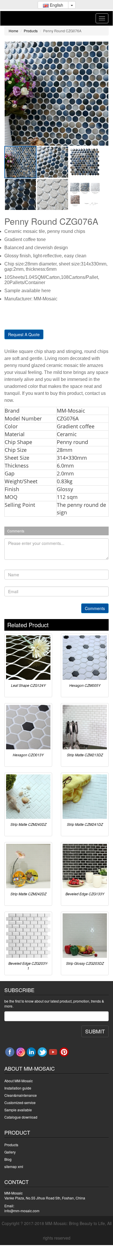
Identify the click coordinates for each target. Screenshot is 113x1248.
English (56, 5)
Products (31, 30)
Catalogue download (20, 1117)
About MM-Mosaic (18, 1080)
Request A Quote (24, 334)
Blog (8, 1159)
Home (13, 30)
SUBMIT (95, 1031)
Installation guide (17, 1087)
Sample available (18, 1109)
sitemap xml (13, 1166)
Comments (95, 608)
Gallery (10, 1151)
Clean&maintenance (20, 1095)
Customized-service (20, 1102)
